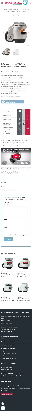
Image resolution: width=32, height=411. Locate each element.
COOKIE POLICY (6, 370)
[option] (16, 32)
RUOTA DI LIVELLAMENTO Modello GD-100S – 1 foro (23, 275)
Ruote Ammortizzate (7, 345)
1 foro (4, 351)
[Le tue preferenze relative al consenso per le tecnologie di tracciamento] (3, 408)
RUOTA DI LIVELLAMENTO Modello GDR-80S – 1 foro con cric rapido (23, 300)
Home (5, 9)
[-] (16, 3)
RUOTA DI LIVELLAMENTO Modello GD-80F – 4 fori (7, 275)
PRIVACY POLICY (6, 367)
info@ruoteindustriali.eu (12, 327)
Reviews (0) (4, 182)
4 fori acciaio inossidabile (9, 358)
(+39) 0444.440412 (9, 329)
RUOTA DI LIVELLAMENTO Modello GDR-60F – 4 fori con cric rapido (7, 300)
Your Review (7, 205)
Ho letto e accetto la (16, 235)
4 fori (4, 356)
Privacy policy (23, 235)
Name (6, 219)
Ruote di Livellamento (17, 9)
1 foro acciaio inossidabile (24, 169)
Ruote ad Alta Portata (7, 341)
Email (6, 227)
